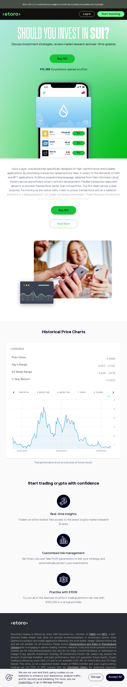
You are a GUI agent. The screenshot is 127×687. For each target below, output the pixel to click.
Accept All (115, 676)
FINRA (92, 634)
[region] (63, 678)
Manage (96, 676)
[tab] (24, 392)
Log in (87, 14)
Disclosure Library (77, 667)
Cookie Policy (26, 682)
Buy (78, 133)
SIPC (104, 634)
